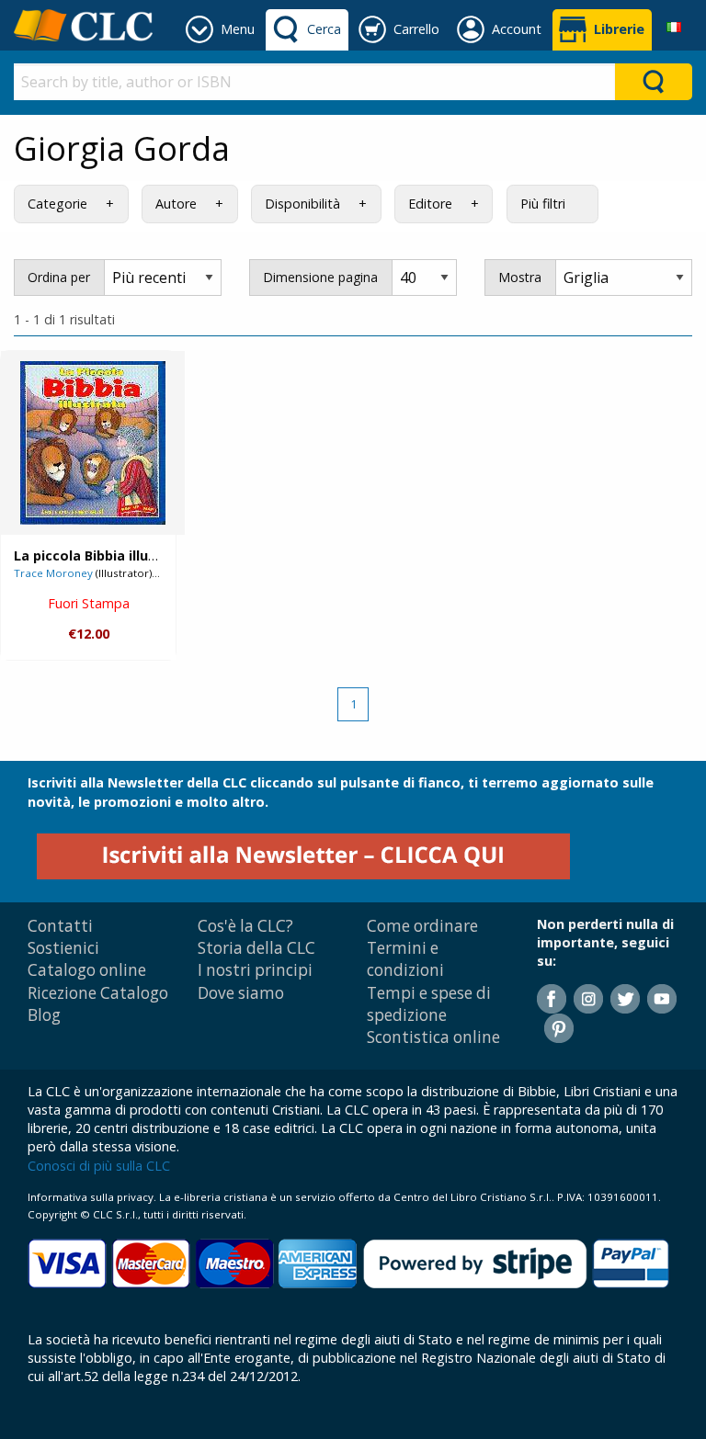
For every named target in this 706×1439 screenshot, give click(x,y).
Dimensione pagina (320, 277)
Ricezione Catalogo (98, 992)
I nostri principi (255, 969)
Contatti (60, 925)
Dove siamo (241, 992)
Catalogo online (87, 969)
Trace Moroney (53, 573)
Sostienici (63, 947)
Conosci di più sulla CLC (99, 1165)
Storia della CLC (256, 947)
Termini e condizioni (405, 958)
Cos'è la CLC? (245, 925)
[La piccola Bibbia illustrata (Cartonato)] (92, 443)
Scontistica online (433, 1037)
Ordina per (59, 277)
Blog (44, 1014)
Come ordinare (422, 925)
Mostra (519, 277)
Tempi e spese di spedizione (429, 1003)
